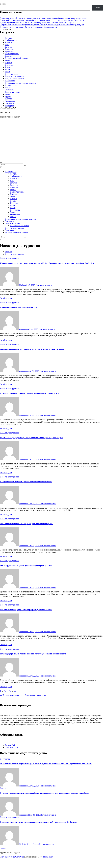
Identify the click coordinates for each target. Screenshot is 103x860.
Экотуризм (9, 103)
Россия (8, 87)
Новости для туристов (14, 76)
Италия (8, 67)
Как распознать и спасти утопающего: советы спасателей (26, 482)
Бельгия (8, 47)
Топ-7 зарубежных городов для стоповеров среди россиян (26, 565)
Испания (9, 65)
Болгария (9, 49)
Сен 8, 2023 (30, 285)
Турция (8, 96)
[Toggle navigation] (1, 162)
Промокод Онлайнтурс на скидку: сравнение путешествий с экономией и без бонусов (37, 22)
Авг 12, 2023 (34, 632)
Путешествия (10, 85)
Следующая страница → (35, 695)
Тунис (7, 94)
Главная (8, 252)
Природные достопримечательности (20, 83)
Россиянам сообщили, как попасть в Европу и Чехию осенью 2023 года (32, 349)
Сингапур (9, 90)
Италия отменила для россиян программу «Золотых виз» (26, 610)
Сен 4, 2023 (33, 329)
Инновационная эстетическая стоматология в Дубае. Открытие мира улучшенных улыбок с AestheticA (47, 263)
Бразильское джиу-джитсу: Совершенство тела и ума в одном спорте (31, 438)
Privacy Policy (11, 745)
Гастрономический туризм (16, 58)
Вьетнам (8, 56)
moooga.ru (5, 112)
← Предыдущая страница (11, 695)
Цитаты (8, 99)
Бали (7, 45)
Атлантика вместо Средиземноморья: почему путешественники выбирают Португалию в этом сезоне (43, 18)
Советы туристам (12, 92)
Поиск (3, 4)
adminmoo (23, 329)
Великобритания (12, 54)
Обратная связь (11, 747)
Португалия (10, 81)
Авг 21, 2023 (34, 504)
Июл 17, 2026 (33, 844)
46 (5, 691)
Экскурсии (9, 105)
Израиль (8, 63)
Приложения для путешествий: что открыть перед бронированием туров (31, 27)
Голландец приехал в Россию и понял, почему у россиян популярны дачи (33, 654)
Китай (7, 72)
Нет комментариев (44, 285)
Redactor (23, 844)
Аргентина (9, 42)
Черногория (10, 101)
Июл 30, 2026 (34, 815)
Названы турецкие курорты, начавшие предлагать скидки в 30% (29, 393)
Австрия (8, 38)
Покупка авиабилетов (14, 78)
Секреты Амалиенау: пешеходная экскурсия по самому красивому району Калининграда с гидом (42, 25)
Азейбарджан (11, 40)
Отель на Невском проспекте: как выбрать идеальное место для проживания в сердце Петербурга (42, 20)
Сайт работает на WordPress (12, 857)
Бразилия (9, 51)
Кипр (7, 69)
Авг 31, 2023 (34, 371)
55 (15, 691)
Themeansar (48, 857)
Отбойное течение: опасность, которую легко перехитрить (26, 524)
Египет (8, 60)
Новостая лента (11, 74)
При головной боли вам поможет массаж (18, 307)
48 (10, 691)
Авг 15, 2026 (34, 786)
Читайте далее (6, 298)
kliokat (22, 285)
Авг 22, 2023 (34, 459)
